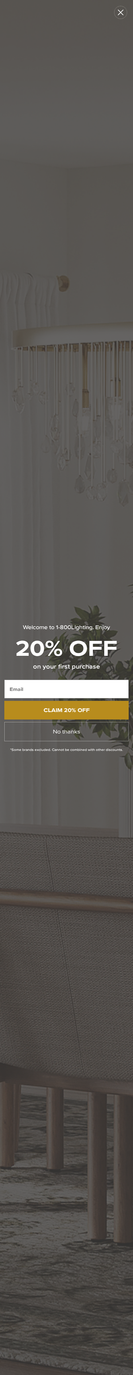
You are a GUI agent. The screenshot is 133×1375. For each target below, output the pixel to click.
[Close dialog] (120, 12)
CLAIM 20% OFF (67, 710)
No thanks (66, 731)
